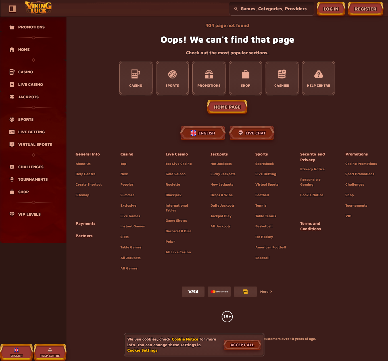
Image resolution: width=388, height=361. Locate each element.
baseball (262, 258)
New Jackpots (221, 184)
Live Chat (256, 132)
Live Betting (265, 174)
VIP (348, 216)
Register (365, 8)
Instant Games (132, 226)
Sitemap (82, 195)
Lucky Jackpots (222, 174)
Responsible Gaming (310, 181)
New (124, 174)
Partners (84, 235)
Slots (124, 237)
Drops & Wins (221, 195)
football (262, 195)
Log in (331, 8)
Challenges (354, 184)
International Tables (177, 207)
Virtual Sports (266, 184)
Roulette (173, 184)
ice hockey (264, 237)
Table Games (130, 247)
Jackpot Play (220, 216)
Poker (170, 241)
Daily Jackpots (222, 205)
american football (270, 247)
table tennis (265, 216)
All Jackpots (130, 258)
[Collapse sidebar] (12, 9)
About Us (83, 163)
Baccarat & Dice (178, 231)
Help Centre (85, 174)
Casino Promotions (361, 163)
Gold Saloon (176, 174)
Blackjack (174, 195)
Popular (126, 184)
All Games (128, 268)
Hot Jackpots (221, 163)
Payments (85, 223)
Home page (227, 106)
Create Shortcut (89, 184)
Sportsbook (264, 163)
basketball (264, 226)
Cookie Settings (142, 350)
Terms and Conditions (310, 226)
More (264, 291)
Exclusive (128, 205)
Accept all (242, 344)
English (207, 132)
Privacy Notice (312, 169)
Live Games (130, 216)
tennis (260, 205)
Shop (349, 195)
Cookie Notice (311, 195)
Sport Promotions (359, 174)
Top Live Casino (179, 163)
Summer (127, 195)
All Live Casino (178, 252)
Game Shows (176, 220)
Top (123, 163)
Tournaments (356, 205)
